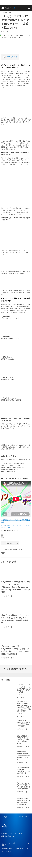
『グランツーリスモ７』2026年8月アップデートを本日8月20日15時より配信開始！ (23, 786)
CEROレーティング (22, 848)
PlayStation (11, 8)
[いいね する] (11, 596)
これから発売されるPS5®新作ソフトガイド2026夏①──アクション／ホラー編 (23, 770)
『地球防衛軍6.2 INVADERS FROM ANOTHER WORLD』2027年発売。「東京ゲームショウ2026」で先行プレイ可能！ (24, 706)
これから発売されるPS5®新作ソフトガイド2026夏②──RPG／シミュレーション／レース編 (23, 739)
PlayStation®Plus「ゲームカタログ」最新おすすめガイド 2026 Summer (23, 801)
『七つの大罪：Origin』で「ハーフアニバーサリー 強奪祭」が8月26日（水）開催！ (23, 755)
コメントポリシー (7, 852)
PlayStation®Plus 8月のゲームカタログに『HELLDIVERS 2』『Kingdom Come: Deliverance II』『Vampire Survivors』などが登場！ (16, 586)
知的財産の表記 (7, 848)
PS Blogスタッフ (12, 57)
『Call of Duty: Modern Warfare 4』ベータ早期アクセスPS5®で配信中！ (23, 723)
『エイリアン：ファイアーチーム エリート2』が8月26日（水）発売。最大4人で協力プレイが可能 (24, 688)
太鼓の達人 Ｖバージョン (13, 543)
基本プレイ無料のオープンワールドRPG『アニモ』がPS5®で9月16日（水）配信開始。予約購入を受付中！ (15, 619)
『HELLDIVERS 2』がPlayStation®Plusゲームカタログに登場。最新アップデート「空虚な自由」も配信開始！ (15, 650)
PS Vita (3, 543)
